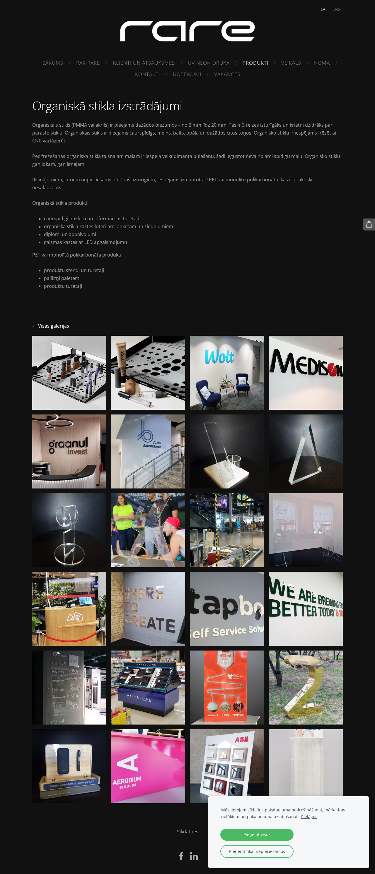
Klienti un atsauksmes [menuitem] (144, 62)
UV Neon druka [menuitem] (209, 62)
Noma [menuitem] (322, 62)
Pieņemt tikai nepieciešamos (257, 851)
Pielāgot (309, 816)
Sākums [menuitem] (52, 62)
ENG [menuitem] (337, 9)
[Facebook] (181, 856)
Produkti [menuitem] (255, 62)
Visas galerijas (53, 326)
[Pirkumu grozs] (369, 224)
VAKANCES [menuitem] (227, 74)
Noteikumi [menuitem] (187, 74)
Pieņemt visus (257, 834)
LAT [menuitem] (324, 9)
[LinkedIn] (194, 856)
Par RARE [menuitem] (88, 62)
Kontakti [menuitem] (147, 74)
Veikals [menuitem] (291, 62)
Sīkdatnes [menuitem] (187, 831)
